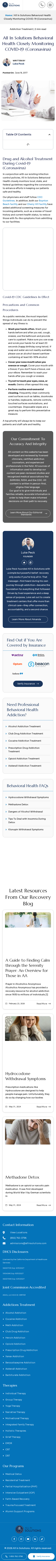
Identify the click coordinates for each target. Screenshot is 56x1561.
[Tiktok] (42, 1539)
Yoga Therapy (12, 1405)
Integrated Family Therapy (19, 1424)
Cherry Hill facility (37, 204)
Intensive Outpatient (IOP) (20, 1492)
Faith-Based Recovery (17, 1499)
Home (8, 15)
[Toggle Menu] (50, 5)
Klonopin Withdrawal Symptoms (25, 829)
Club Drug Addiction (17, 1331)
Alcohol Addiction (15, 1312)
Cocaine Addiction (16, 1319)
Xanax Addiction (14, 1356)
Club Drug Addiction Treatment (25, 733)
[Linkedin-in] (35, 1539)
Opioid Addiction (15, 1344)
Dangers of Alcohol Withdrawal (25, 811)
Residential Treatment (17, 1480)
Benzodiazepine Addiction (20, 1362)
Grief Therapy (12, 1437)
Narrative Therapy (15, 1412)
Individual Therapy (15, 1393)
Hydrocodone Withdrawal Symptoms (28, 797)
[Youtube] (28, 1539)
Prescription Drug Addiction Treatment (24, 750)
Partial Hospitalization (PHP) (21, 1486)
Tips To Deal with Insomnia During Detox (27, 820)
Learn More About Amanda (26, 619)
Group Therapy (13, 1399)
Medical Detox (13, 1474)
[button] (28, 134)
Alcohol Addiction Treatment (24, 726)
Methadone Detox (18, 804)
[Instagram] (21, 1539)
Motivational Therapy (17, 1418)
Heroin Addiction (15, 1337)
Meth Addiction (14, 1325)
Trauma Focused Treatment (20, 1505)
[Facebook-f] (14, 1539)
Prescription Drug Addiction (21, 1350)
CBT (7, 1449)
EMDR (8, 1443)
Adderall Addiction (16, 1368)
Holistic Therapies (15, 1430)
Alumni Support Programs (20, 1511)
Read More (42, 1003)
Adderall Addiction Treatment (24, 765)
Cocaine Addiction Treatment (24, 740)
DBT (7, 1455)
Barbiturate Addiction (17, 1375)
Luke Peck (28, 552)
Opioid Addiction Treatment (24, 758)
